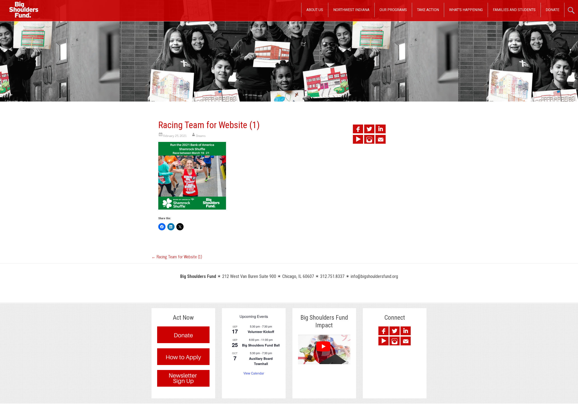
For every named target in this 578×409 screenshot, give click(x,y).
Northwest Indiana (351, 10)
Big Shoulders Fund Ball (261, 345)
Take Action (428, 10)
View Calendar (253, 373)
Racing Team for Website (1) (176, 256)
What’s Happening (466, 10)
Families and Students (514, 10)
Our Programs (393, 10)
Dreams (201, 135)
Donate (552, 10)
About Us (314, 10)
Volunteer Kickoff (261, 331)
